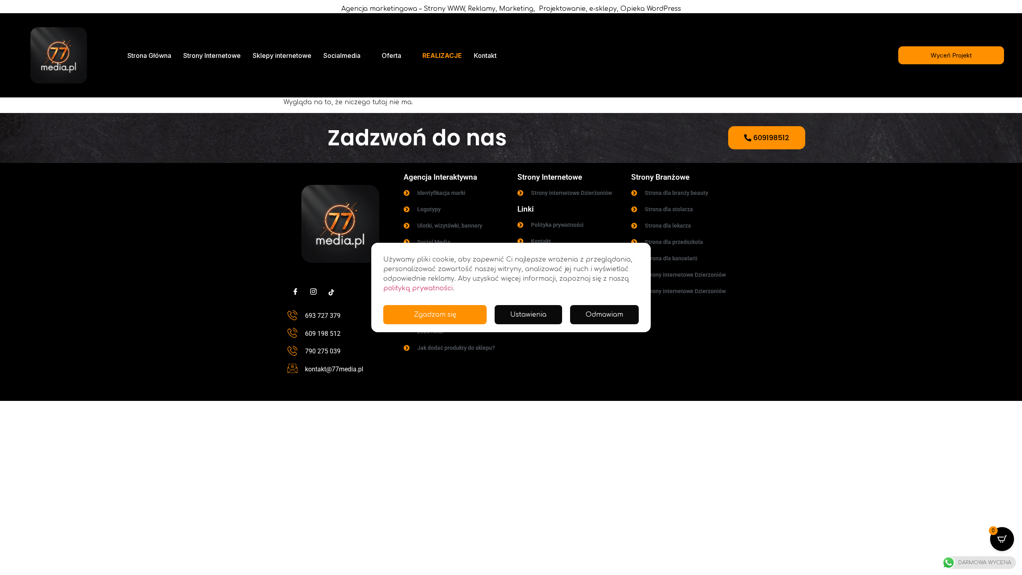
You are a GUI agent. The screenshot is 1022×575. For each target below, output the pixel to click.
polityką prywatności (418, 288)
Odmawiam (604, 314)
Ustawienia (528, 314)
